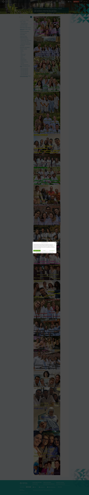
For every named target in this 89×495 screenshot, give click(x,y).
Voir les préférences (52, 250)
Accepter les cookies (37, 250)
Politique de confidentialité (44, 252)
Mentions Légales (51, 252)
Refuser (44, 250)
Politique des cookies (38, 252)
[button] (55, 242)
